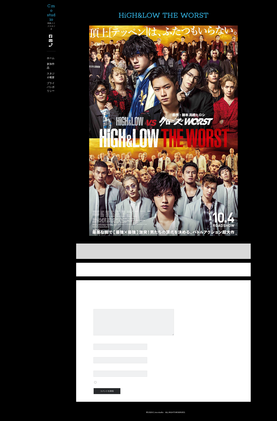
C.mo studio (51, 13)
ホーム (51, 57)
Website (98, 368)
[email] (51, 40)
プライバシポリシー (51, 86)
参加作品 (51, 65)
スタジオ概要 (51, 75)
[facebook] (50, 36)
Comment (99, 307)
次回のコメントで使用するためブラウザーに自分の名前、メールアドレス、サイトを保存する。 (152, 382)
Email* (97, 355)
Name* (97, 341)
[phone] (51, 44)
